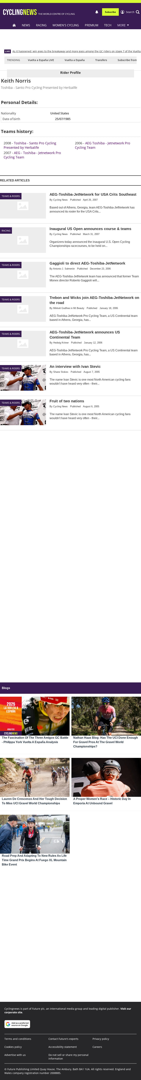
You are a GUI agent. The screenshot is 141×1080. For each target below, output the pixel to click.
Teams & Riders (11, 196)
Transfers (101, 60)
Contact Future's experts (63, 1039)
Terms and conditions (17, 1039)
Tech (107, 25)
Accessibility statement (62, 1047)
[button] (133, 12)
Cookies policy (13, 1047)
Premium (91, 25)
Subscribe (110, 12)
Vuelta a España (75, 60)
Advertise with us (15, 1055)
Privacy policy (101, 1039)
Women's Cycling (66, 25)
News (26, 25)
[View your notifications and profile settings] (96, 12)
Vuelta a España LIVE (41, 60)
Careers (97, 1047)
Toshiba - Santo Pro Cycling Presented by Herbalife (30, 145)
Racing (41, 25)
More (121, 25)
